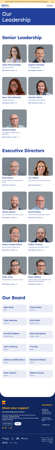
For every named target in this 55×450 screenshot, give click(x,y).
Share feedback (8, 423)
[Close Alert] (52, 1)
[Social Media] (3, 428)
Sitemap (51, 442)
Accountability (50, 441)
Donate (18, 423)
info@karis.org (46, 424)
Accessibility (44, 439)
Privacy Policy (50, 439)
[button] (49, 5)
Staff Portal (44, 441)
